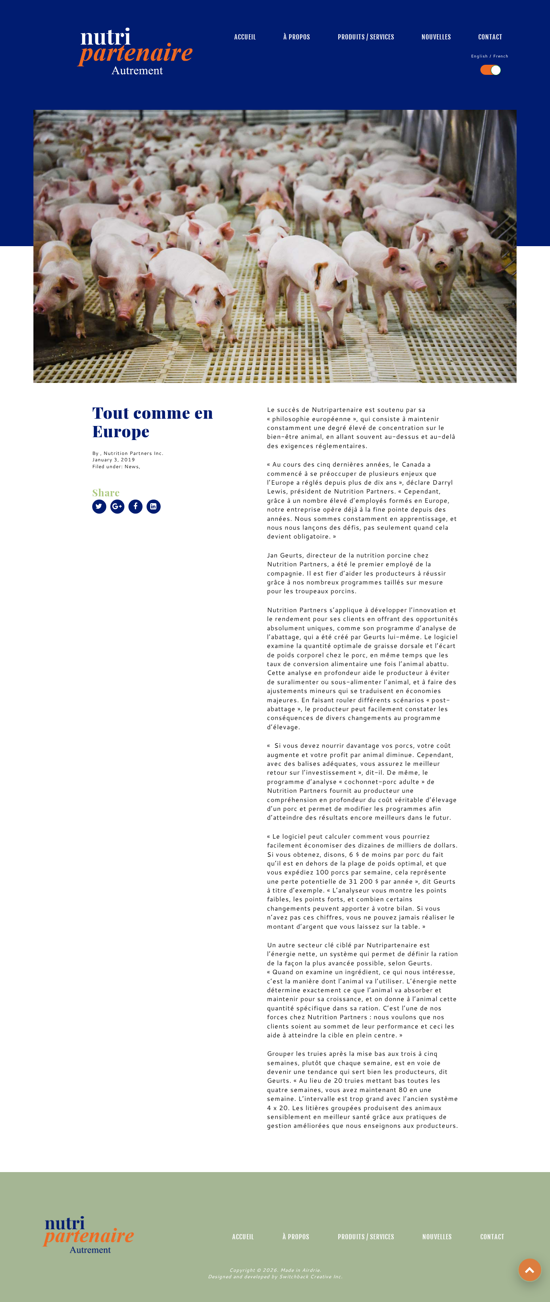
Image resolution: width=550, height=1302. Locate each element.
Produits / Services (366, 37)
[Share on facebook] (135, 507)
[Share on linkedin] (154, 507)
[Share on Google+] (117, 507)
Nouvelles (436, 37)
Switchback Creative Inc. (311, 1276)
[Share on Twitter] (99, 507)
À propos (296, 37)
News (131, 466)
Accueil (245, 37)
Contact (490, 37)
